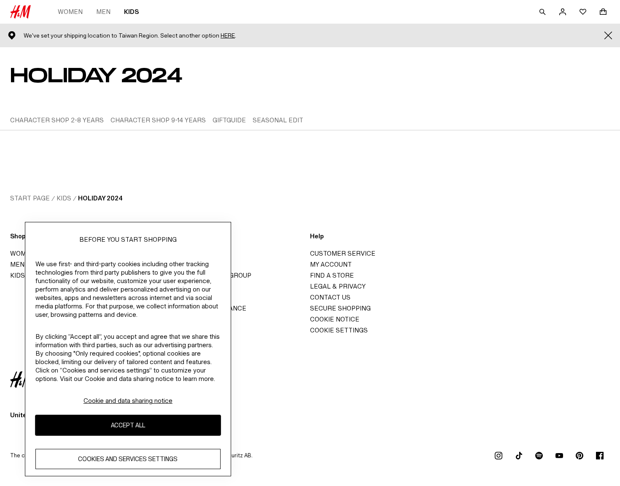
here (228, 35)
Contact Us (330, 297)
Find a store (332, 275)
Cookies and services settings (128, 458)
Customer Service (342, 253)
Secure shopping (340, 308)
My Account (331, 264)
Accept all (128, 425)
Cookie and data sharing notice (128, 400)
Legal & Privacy (338, 286)
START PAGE (30, 198)
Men (103, 11)
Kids (131, 11)
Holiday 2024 (100, 198)
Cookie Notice (334, 319)
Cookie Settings (339, 330)
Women (70, 11)
